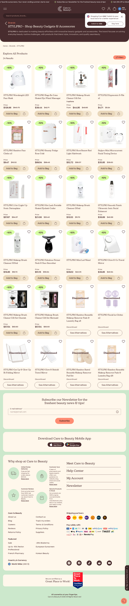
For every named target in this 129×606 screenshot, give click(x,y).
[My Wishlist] (103, 9)
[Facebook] (79, 563)
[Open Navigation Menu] (5, 9)
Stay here (115, 24)
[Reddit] (99, 563)
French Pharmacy (16, 553)
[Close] (127, 566)
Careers (11, 524)
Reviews (11, 528)
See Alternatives (78, 332)
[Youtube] (109, 563)
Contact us (41, 517)
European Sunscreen (45, 546)
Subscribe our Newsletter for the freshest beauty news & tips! (81, 2)
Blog (10, 521)
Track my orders (43, 521)
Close (121, 16)
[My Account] (109, 9)
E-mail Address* (16, 409)
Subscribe (64, 420)
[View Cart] (114, 9)
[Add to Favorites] (29, 67)
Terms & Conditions (44, 524)
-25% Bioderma (42, 543)
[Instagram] (69, 563)
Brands (11, 22)
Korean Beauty (42, 553)
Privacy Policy (42, 528)
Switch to (96, 24)
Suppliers (40, 532)
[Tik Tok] (89, 563)
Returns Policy (14, 532)
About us (12, 517)
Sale (10, 543)
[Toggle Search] (10, 8)
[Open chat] (124, 601)
